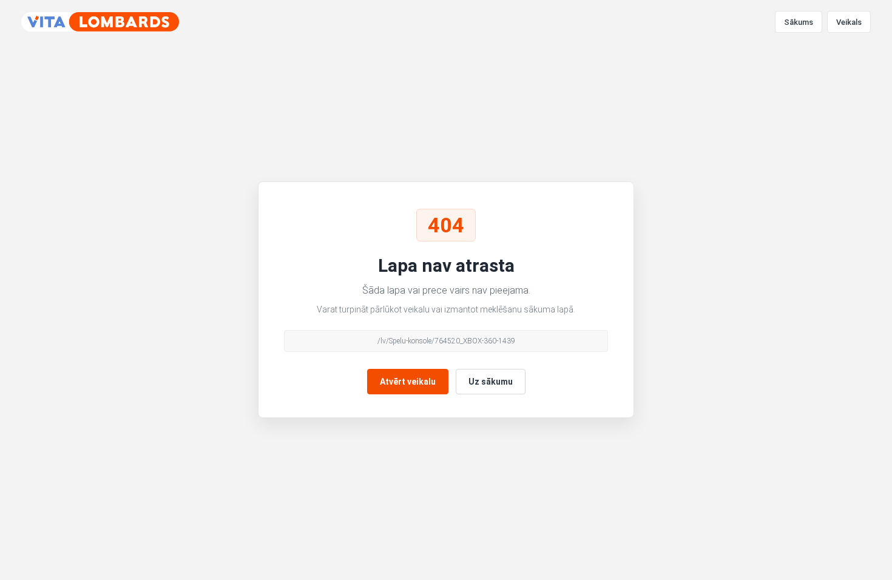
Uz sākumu (490, 381)
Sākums (798, 22)
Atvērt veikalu (408, 381)
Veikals (849, 22)
